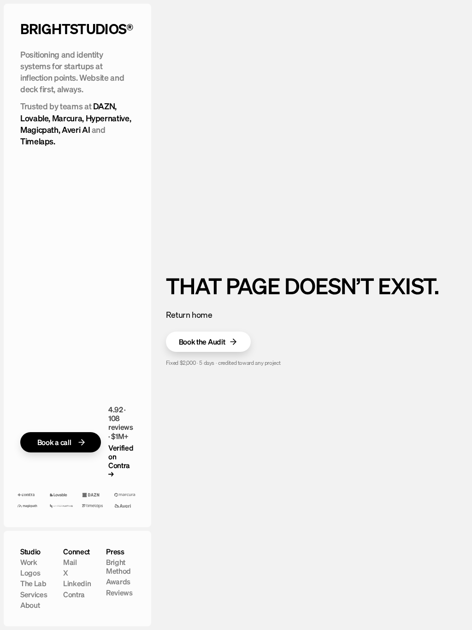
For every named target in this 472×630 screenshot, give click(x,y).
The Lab (33, 583)
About (30, 605)
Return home (189, 314)
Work (28, 562)
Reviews (119, 593)
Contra (74, 594)
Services (33, 594)
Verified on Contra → (120, 461)
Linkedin (77, 583)
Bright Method (118, 566)
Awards (118, 582)
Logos (30, 573)
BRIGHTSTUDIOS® (77, 29)
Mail (70, 562)
